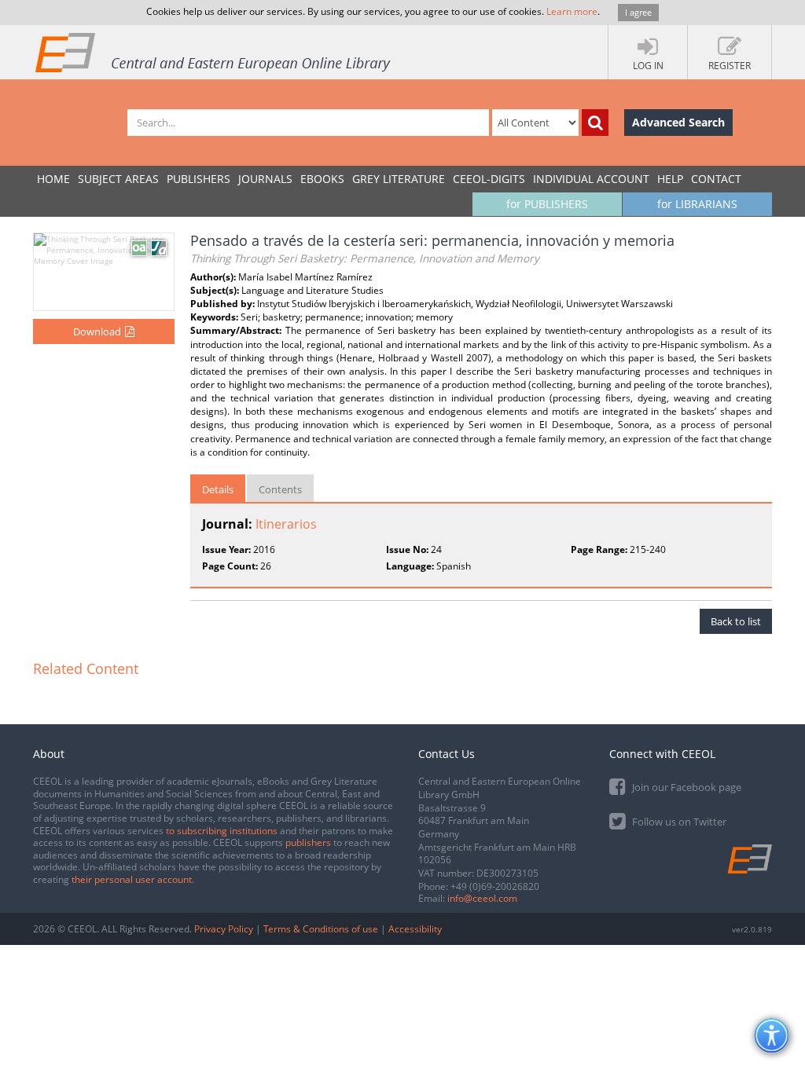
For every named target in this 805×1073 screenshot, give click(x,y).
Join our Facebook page (685, 787)
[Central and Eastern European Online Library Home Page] (214, 52)
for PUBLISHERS (547, 203)
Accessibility (415, 929)
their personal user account (132, 879)
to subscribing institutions (222, 830)
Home (53, 178)
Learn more (571, 11)
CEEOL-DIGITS (489, 178)
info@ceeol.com (482, 898)
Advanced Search (678, 122)
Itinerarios (286, 524)
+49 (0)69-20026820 (494, 886)
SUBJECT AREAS (118, 178)
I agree (638, 12)
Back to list (736, 621)
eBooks (322, 178)
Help (670, 178)
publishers (308, 842)
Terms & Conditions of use (320, 929)
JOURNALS (265, 178)
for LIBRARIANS (697, 203)
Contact (716, 178)
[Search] (595, 122)
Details (217, 489)
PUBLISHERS (198, 178)
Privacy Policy (223, 929)
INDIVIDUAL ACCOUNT (591, 178)
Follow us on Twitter (678, 822)
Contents (280, 489)
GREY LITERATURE (398, 178)
